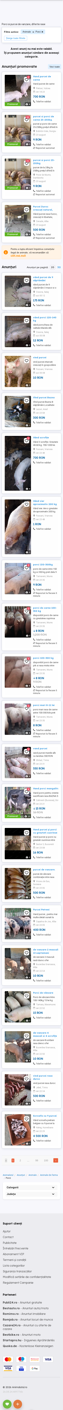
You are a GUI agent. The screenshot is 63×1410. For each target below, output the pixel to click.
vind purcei (39, 357)
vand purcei (40, 748)
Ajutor (7, 1231)
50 (59, 267)
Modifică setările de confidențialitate (27, 1277)
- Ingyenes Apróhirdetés (29, 1340)
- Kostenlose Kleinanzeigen (28, 1346)
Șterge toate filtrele (15, 38)
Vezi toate (55, 66)
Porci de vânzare (43, 992)
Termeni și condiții (14, 1260)
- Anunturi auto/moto (26, 1308)
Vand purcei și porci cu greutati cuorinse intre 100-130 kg (45, 832)
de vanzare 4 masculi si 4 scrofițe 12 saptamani (45, 1035)
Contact (8, 1237)
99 (36, 1160)
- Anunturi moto (22, 1334)
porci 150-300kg (43, 564)
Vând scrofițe (41, 437)
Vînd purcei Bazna (44, 397)
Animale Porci (32, 32)
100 (46, 1160)
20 (52, 267)
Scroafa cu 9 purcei (45, 1115)
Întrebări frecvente (15, 1248)
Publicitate (10, 1243)
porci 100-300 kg (43, 658)
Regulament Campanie (18, 1282)
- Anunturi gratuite (22, 1302)
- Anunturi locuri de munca (28, 1319)
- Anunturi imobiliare (24, 1314)
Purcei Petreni (41, 909)
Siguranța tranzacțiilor (17, 1271)
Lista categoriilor (14, 1265)
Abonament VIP (13, 1254)
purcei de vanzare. (44, 869)
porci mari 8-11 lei (44, 705)
